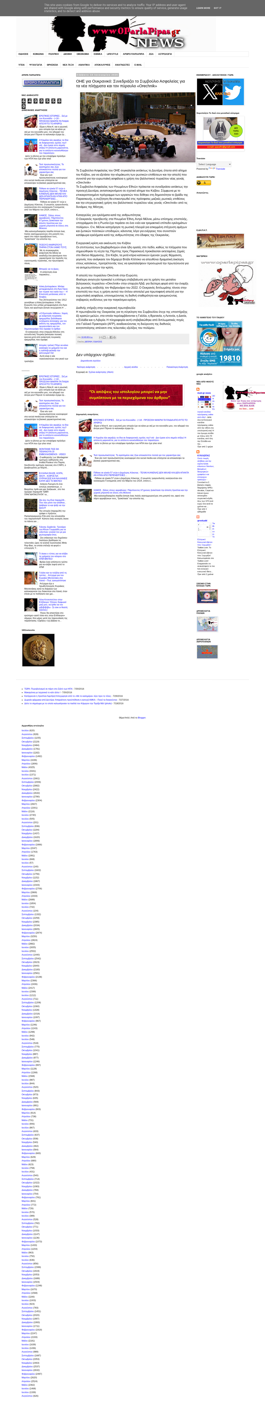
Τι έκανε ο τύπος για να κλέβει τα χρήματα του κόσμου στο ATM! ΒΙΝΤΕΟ (53, 556)
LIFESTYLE (112, 54)
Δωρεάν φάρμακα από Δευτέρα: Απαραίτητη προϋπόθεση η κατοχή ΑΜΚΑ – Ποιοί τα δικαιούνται (70, 700)
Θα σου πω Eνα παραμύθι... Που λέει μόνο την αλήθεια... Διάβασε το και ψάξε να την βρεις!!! (52, 504)
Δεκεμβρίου (27, 749)
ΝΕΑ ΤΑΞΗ (68, 65)
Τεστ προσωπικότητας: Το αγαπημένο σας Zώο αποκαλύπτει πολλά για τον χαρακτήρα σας (137, 455)
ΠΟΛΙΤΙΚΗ (53, 54)
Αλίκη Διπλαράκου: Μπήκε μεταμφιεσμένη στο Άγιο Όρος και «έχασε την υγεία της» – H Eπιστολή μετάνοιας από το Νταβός (53, 291)
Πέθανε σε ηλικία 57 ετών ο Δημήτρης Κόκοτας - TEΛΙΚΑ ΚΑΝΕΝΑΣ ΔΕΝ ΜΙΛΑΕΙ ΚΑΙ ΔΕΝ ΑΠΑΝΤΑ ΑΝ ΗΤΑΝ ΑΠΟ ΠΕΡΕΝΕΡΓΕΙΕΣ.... (53, 193)
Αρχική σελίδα (131, 367)
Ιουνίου (25, 771)
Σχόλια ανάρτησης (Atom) (101, 372)
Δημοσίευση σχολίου (91, 360)
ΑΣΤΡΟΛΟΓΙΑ (165, 54)
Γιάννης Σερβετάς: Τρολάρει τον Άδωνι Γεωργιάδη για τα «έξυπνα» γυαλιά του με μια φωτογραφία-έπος (52, 531)
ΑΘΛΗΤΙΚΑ (84, 65)
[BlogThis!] (104, 337)
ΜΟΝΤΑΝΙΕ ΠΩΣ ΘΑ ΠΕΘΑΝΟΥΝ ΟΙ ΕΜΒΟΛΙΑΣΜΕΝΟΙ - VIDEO (52, 452)
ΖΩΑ (151, 54)
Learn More (203, 8)
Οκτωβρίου (27, 741)
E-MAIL (138, 65)
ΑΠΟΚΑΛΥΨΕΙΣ (102, 65)
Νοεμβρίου (27, 745)
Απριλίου (26, 763)
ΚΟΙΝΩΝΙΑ (38, 54)
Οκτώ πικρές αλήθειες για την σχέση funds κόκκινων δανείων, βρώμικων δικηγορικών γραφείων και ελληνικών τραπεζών (205, 469)
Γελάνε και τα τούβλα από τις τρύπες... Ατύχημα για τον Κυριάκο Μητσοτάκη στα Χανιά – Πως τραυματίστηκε (53, 577)
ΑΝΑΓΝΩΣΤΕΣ (122, 65)
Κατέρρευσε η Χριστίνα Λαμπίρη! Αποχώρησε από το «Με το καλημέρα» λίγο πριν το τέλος (67, 696)
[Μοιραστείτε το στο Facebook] (111, 337)
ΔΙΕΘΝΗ (67, 54)
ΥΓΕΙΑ (21, 65)
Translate (220, 169)
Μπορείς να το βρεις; (49, 269)
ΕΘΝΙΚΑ (98, 54)
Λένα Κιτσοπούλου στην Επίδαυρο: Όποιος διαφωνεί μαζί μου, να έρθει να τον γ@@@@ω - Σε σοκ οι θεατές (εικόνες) (53, 604)
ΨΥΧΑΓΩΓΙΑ (35, 65)
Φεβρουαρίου (28, 756)
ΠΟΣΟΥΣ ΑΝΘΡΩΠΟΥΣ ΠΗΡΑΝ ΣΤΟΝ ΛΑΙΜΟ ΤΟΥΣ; (53, 246)
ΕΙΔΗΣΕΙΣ (23, 54)
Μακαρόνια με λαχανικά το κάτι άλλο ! (42, 692)
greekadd (202, 520)
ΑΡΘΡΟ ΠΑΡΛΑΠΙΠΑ (133, 54)
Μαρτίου (26, 760)
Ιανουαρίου (27, 752)
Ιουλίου (25, 730)
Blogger (141, 717)
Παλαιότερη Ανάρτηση (177, 367)
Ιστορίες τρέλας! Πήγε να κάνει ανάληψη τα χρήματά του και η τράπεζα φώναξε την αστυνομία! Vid (53, 349)
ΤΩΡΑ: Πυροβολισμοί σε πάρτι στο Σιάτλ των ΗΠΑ (48, 689)
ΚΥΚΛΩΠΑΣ (203, 455)
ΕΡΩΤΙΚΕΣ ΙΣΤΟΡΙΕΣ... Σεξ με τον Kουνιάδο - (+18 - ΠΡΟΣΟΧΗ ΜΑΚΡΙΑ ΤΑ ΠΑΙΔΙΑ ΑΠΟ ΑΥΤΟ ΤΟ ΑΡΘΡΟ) (54, 120)
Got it (218, 8)
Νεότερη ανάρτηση (86, 367)
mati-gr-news (204, 393)
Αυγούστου (27, 734)
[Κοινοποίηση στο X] (107, 337)
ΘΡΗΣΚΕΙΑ (52, 65)
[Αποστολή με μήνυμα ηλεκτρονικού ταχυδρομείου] (101, 337)
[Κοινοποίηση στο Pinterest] (114, 337)
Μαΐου (25, 767)
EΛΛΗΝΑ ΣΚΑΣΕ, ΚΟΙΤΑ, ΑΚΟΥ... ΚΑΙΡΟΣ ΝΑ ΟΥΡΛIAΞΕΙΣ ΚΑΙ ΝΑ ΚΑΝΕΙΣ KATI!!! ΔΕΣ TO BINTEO (53, 477)
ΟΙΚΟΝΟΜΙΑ (83, 54)
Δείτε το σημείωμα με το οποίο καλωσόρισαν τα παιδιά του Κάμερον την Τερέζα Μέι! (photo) (68, 703)
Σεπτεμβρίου (28, 738)
